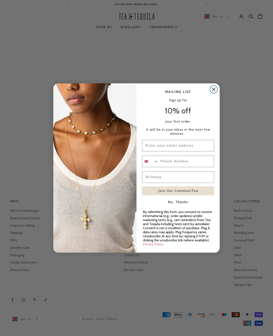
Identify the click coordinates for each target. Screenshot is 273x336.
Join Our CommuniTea (178, 191)
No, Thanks (178, 202)
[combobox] (150, 161)
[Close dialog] (214, 89)
